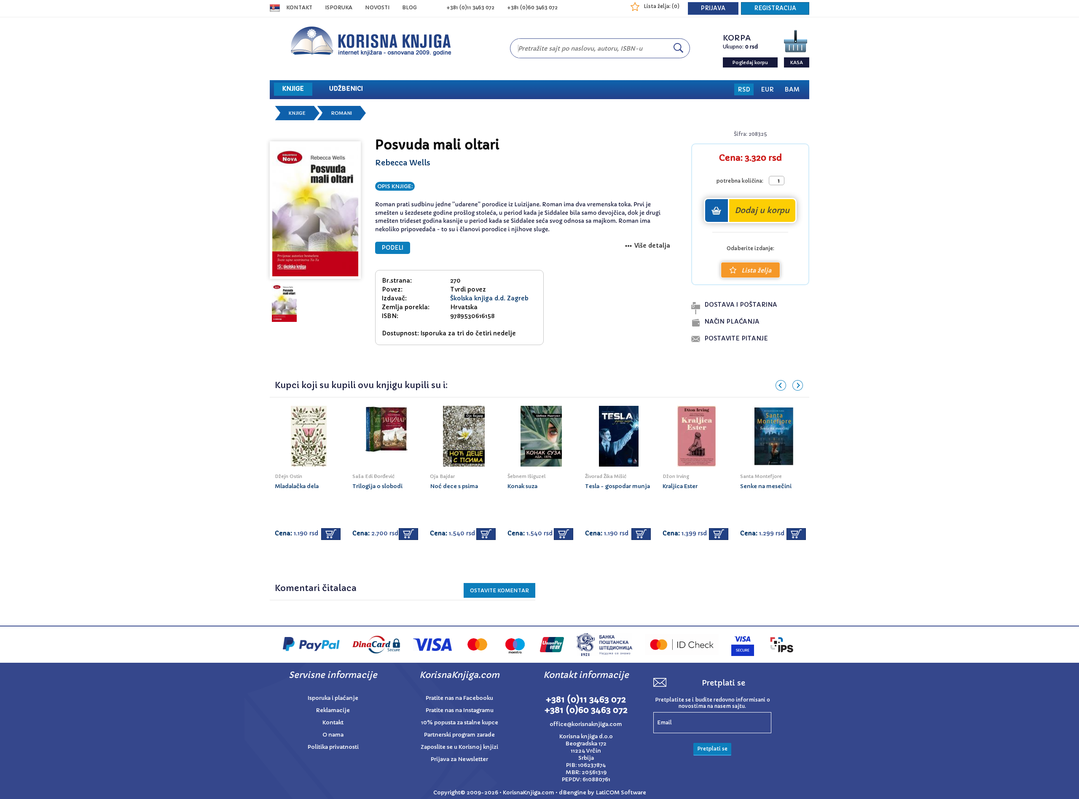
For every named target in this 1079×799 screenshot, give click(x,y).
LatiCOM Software (621, 792)
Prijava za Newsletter (459, 759)
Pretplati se (712, 748)
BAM (792, 89)
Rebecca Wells (402, 162)
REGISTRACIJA (775, 8)
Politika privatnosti (333, 746)
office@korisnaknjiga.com (586, 724)
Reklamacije (333, 710)
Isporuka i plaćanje (333, 698)
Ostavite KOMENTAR (499, 590)
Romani (341, 113)
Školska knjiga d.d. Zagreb (489, 298)
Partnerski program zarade (459, 734)
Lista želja (756, 270)
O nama (333, 734)
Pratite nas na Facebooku (459, 698)
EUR (767, 89)
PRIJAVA (713, 8)
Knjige (297, 113)
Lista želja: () (661, 6)
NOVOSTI (377, 7)
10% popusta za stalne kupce (459, 722)
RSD (744, 89)
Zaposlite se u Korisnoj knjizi (459, 746)
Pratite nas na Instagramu (460, 710)
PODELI (392, 247)
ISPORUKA (338, 7)
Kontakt (299, 7)
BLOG (409, 7)
